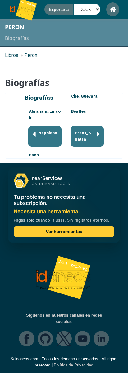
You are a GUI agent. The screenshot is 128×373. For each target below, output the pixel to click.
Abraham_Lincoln (45, 114)
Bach (34, 155)
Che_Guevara (84, 96)
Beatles (78, 111)
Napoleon (47, 133)
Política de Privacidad (73, 365)
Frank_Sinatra (84, 136)
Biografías (39, 97)
